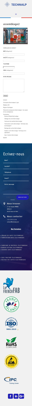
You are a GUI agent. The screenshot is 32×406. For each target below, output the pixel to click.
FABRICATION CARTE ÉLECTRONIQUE (12, 237)
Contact (5, 100)
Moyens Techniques (8, 107)
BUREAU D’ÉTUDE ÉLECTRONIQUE (11, 247)
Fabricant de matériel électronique (13, 121)
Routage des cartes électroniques (12, 128)
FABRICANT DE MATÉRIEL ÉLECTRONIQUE (14, 245)
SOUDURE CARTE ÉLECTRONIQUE (11, 249)
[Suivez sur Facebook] (10, 396)
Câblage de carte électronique (11, 118)
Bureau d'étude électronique (11, 116)
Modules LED (6, 105)
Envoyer (22, 197)
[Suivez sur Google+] (21, 396)
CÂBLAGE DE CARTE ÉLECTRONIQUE (12, 235)
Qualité (5, 137)
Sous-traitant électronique (11, 135)
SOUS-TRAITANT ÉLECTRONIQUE (11, 257)
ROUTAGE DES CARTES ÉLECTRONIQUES (13, 260)
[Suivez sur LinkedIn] (16, 396)
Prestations (6, 114)
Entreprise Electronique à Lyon (11, 102)
